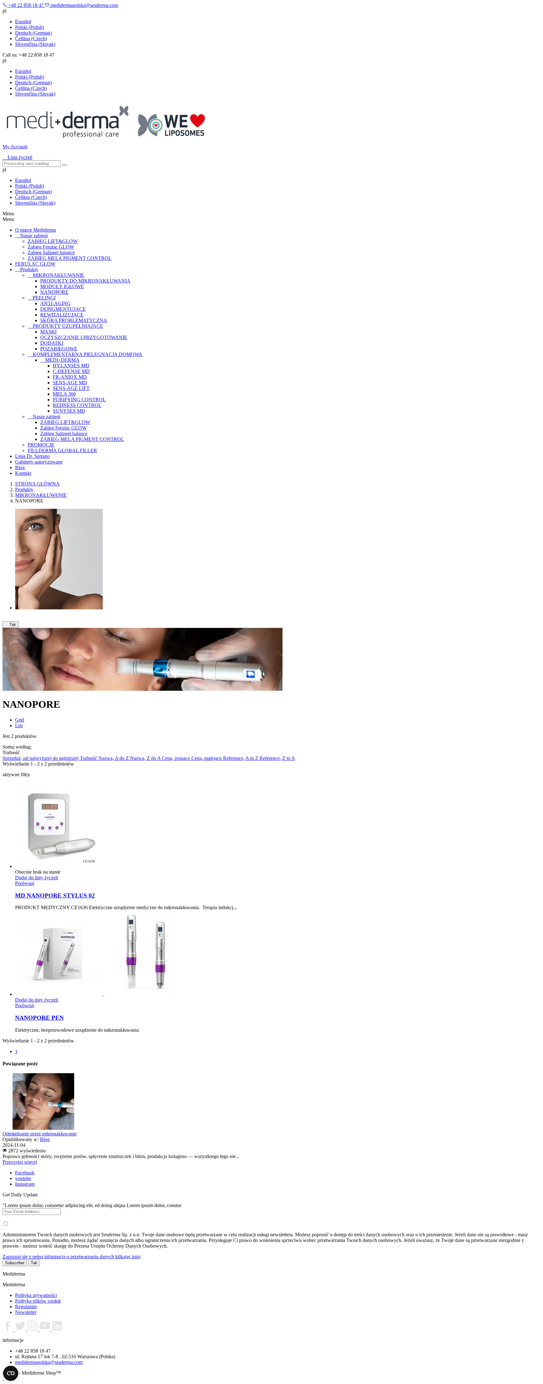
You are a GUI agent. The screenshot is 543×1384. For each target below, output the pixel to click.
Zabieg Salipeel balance (51, 252)
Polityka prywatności (36, 1295)
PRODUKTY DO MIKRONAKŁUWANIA (85, 280)
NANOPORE (54, 292)
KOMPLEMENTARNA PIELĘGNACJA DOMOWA (87, 354)
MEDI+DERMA (62, 360)
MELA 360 (64, 394)
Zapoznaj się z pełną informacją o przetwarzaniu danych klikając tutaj (71, 1256)
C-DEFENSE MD (71, 371)
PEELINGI (44, 297)
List (19, 725)
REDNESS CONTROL (77, 405)
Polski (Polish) (29, 27)
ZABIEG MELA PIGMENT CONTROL (70, 258)
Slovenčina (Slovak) (35, 44)
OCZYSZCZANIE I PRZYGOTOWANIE (83, 337)
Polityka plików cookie (38, 1301)
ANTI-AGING (55, 303)
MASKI (48, 331)
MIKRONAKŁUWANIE (58, 275)
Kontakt (23, 473)
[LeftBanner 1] (59, 607)
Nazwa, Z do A (146, 758)
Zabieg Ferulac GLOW (51, 247)
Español (23, 21)
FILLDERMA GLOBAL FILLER (62, 450)
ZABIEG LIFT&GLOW (53, 241)
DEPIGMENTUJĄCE (63, 309)
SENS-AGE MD (70, 382)
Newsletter (25, 1312)
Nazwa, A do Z (114, 758)
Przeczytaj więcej (20, 1162)
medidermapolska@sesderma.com (49, 1362)
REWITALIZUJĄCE (62, 314)
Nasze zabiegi (34, 235)
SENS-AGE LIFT (71, 388)
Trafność (89, 758)
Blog (20, 467)
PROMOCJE (41, 445)
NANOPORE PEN (39, 1017)
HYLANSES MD (71, 365)
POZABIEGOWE (58, 348)
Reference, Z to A (277, 758)
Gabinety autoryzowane (39, 461)
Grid (19, 719)
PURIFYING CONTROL (79, 399)
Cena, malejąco (207, 758)
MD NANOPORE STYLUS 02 (55, 895)
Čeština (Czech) (31, 38)
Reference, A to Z (241, 758)
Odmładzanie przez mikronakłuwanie (40, 1133)
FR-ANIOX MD (70, 377)
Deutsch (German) (33, 33)
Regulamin (26, 1306)
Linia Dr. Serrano (32, 456)
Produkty (29, 269)
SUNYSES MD (69, 411)
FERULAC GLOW (35, 263)
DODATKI (51, 343)
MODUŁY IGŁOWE (62, 286)
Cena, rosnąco (176, 758)
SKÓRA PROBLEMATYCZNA (73, 320)
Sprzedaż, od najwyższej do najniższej (41, 758)
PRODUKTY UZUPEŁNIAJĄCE (68, 326)
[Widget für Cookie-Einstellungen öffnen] (10, 1373)
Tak (10, 624)
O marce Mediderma (35, 230)
